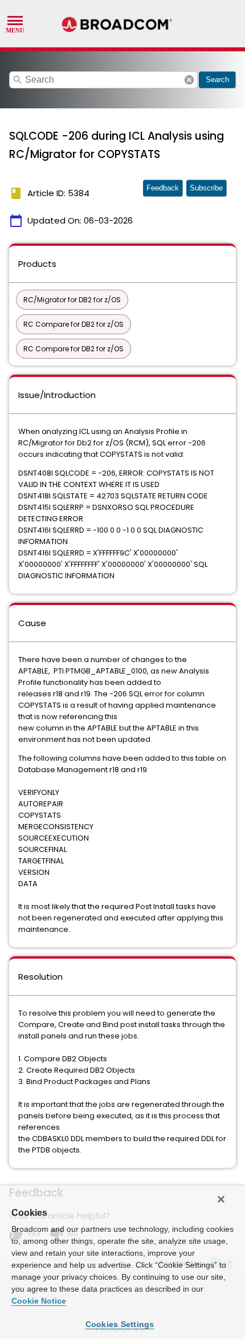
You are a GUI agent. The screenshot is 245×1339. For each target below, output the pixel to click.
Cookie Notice (38, 1300)
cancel (189, 80)
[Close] (221, 1199)
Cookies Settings (119, 1324)
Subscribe (206, 188)
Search (217, 79)
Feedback (162, 188)
